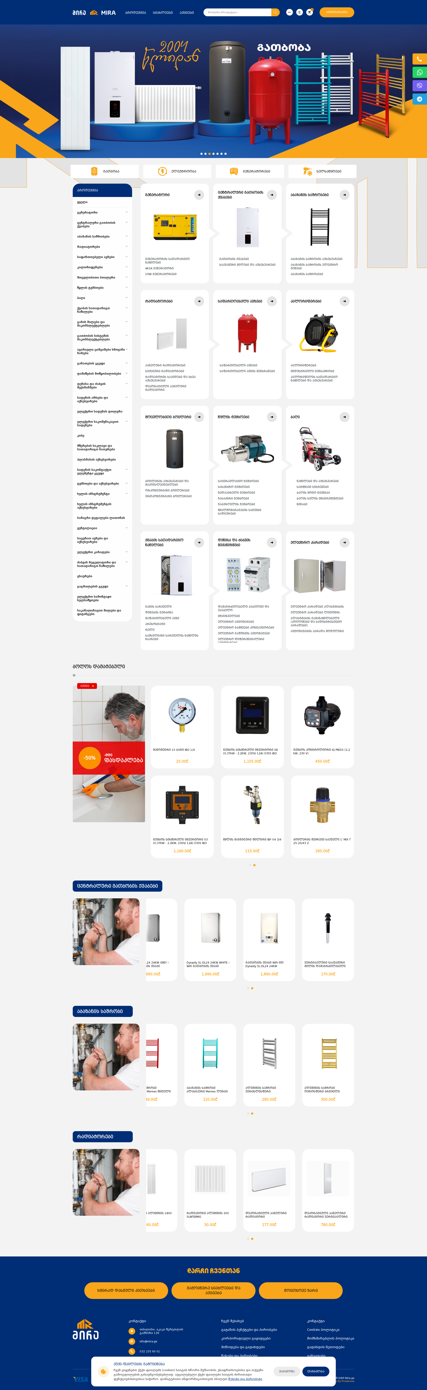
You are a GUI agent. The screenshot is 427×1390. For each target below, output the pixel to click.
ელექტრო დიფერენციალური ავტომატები (241, 641)
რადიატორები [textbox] (95, 1136)
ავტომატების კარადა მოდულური (317, 631)
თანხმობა (315, 1371)
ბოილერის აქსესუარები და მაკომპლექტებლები (167, 483)
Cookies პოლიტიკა (323, 1329)
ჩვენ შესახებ (232, 1321)
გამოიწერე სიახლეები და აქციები (213, 1290)
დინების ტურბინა (159, 612)
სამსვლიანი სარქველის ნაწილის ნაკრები (171, 637)
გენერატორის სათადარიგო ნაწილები (167, 261)
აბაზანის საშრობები (307, 274)
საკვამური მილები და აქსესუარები (247, 264)
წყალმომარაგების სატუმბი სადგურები (239, 512)
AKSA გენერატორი (159, 268)
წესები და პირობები (245, 1379)
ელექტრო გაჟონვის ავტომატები (244, 633)
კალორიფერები (303, 365)
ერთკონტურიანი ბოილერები (168, 496)
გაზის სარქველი (158, 606)
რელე (150, 629)
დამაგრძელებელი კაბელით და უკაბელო (243, 608)
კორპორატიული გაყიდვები (246, 1338)
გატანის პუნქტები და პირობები (249, 1329)
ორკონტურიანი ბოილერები (167, 490)
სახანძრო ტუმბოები (234, 487)
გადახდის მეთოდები (325, 1347)
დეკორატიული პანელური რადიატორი (165, 388)
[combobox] (117, 886)
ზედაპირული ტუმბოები (236, 492)
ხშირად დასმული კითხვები (126, 1291)
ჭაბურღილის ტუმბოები (236, 504)
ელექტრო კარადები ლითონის (315, 612)
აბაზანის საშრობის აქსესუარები (316, 259)
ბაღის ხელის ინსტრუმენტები (320, 498)
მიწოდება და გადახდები (243, 1347)
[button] (201, 154)
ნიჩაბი (302, 504)
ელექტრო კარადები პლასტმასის (317, 606)
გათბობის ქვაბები (234, 259)
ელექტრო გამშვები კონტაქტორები (246, 627)
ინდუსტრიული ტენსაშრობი (312, 371)
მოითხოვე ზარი (301, 1291)
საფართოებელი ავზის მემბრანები (247, 371)
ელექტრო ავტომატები (236, 621)
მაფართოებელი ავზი (162, 618)
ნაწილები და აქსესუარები (318, 481)
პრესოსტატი (155, 624)
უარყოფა (287, 1371)
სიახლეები (163, 12)
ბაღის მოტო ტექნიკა (313, 492)
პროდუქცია (135, 12)
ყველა (82, 202)
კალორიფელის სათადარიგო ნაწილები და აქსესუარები (314, 378)
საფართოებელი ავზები (238, 365)
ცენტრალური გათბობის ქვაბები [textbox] (117, 886)
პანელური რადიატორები (165, 365)
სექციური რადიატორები (164, 371)
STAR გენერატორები (161, 274)
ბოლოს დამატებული (99, 666)
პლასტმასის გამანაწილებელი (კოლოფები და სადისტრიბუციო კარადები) (316, 622)
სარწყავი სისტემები (313, 487)
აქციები (187, 12)
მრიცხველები (229, 616)
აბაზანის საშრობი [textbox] (100, 1011)
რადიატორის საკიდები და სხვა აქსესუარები (170, 378)
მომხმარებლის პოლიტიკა (330, 1338)
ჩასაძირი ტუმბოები (233, 498)
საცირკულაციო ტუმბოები (238, 481)
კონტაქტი (316, 1321)
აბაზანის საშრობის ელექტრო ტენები (314, 266)
